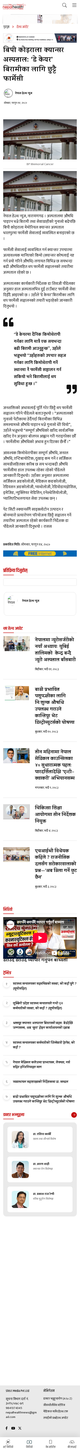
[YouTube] (13, 1428)
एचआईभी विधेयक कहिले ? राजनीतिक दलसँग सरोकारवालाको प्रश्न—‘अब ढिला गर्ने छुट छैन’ (56, 865)
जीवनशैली (48, 1405)
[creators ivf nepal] (40, 38)
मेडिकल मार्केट (51, 1411)
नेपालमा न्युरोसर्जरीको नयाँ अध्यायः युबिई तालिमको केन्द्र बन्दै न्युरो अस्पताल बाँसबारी (55, 650)
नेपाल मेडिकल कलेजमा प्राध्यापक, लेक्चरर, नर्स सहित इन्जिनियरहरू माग (41, 1065)
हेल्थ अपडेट (62, 1418)
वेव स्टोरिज (59, 1405)
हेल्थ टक (63, 1411)
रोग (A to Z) (65, 1399)
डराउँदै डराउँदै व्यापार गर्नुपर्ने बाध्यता (35, 960)
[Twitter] (20, 1428)
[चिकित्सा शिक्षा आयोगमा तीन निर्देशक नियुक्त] (16, 811)
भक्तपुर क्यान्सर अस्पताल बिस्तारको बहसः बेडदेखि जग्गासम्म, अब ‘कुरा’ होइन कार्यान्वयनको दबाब (43, 1026)
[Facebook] (7, 1428)
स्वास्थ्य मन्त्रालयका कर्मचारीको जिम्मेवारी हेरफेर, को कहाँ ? (44, 1045)
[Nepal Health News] (14, 6)
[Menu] (74, 5)
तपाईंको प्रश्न (49, 1418)
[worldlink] (40, 553)
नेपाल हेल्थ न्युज (23, 93)
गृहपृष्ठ (6, 27)
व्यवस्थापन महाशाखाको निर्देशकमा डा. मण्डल (40, 1082)
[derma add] (40, 19)
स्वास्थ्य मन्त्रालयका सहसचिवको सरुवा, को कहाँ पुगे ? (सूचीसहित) (45, 986)
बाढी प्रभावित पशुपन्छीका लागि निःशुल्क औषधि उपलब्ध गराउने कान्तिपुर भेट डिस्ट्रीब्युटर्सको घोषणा (54, 706)
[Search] (64, 5)
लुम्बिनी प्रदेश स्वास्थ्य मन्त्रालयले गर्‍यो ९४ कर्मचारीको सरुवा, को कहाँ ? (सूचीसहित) (38, 1006)
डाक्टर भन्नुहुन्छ (50, 1399)
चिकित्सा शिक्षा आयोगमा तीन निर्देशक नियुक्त (55, 815)
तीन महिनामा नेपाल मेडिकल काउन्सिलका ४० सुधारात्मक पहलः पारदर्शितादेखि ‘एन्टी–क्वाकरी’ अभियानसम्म (55, 766)
